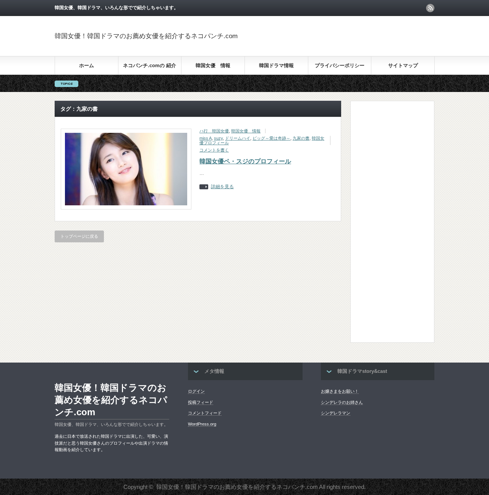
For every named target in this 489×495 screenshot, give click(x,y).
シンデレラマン (335, 413)
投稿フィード (200, 402)
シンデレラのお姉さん (342, 402)
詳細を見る (222, 186)
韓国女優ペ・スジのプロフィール (245, 161)
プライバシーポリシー (339, 65)
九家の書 (301, 138)
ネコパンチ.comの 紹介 (149, 65)
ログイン (196, 391)
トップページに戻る (79, 236)
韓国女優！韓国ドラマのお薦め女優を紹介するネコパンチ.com (146, 36)
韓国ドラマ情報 (276, 65)
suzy (218, 138)
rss (430, 8)
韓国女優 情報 (213, 65)
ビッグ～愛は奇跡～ (271, 138)
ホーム (86, 65)
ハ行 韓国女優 (214, 131)
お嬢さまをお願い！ (340, 391)
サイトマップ (403, 65)
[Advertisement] (345, 35)
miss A (205, 138)
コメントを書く (214, 150)
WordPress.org (202, 424)
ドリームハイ (237, 138)
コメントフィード (205, 413)
